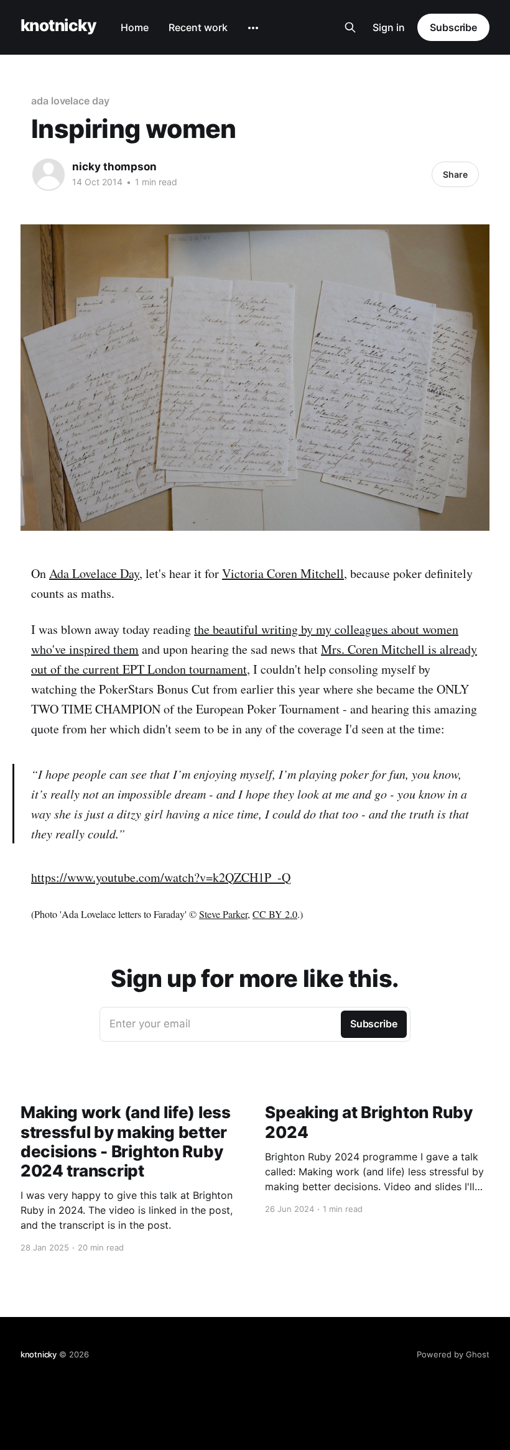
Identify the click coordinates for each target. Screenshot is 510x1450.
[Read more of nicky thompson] (48, 174)
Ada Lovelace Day (94, 573)
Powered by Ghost (453, 1354)
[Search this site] (350, 27)
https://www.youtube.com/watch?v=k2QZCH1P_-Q (160, 877)
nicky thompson (114, 166)
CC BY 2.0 (275, 913)
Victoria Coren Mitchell (283, 573)
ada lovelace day (70, 100)
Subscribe (453, 27)
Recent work (198, 27)
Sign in (389, 27)
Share (455, 174)
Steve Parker (223, 913)
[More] (253, 28)
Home (135, 27)
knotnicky (58, 25)
